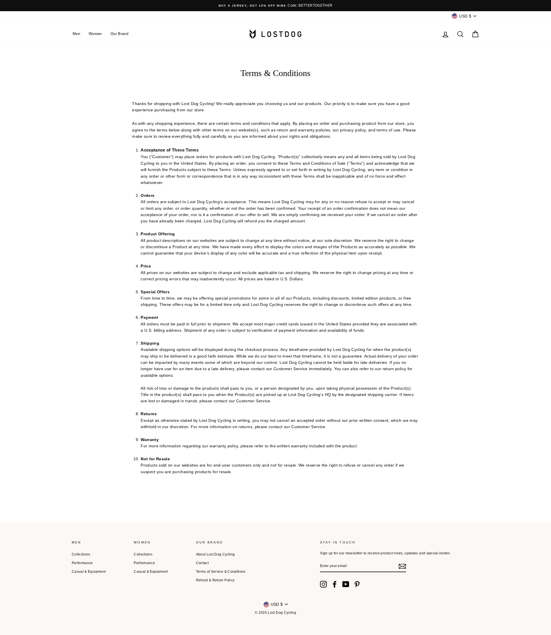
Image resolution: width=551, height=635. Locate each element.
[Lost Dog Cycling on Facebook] (334, 584)
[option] (275, 5)
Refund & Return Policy (215, 580)
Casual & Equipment (89, 572)
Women (95, 34)
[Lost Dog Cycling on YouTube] (345, 584)
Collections (81, 554)
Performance (82, 563)
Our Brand (119, 34)
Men (76, 34)
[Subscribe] (402, 566)
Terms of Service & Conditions (221, 572)
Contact (202, 563)
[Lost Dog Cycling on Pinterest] (357, 584)
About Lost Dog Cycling (215, 554)
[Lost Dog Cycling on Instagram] (323, 584)
